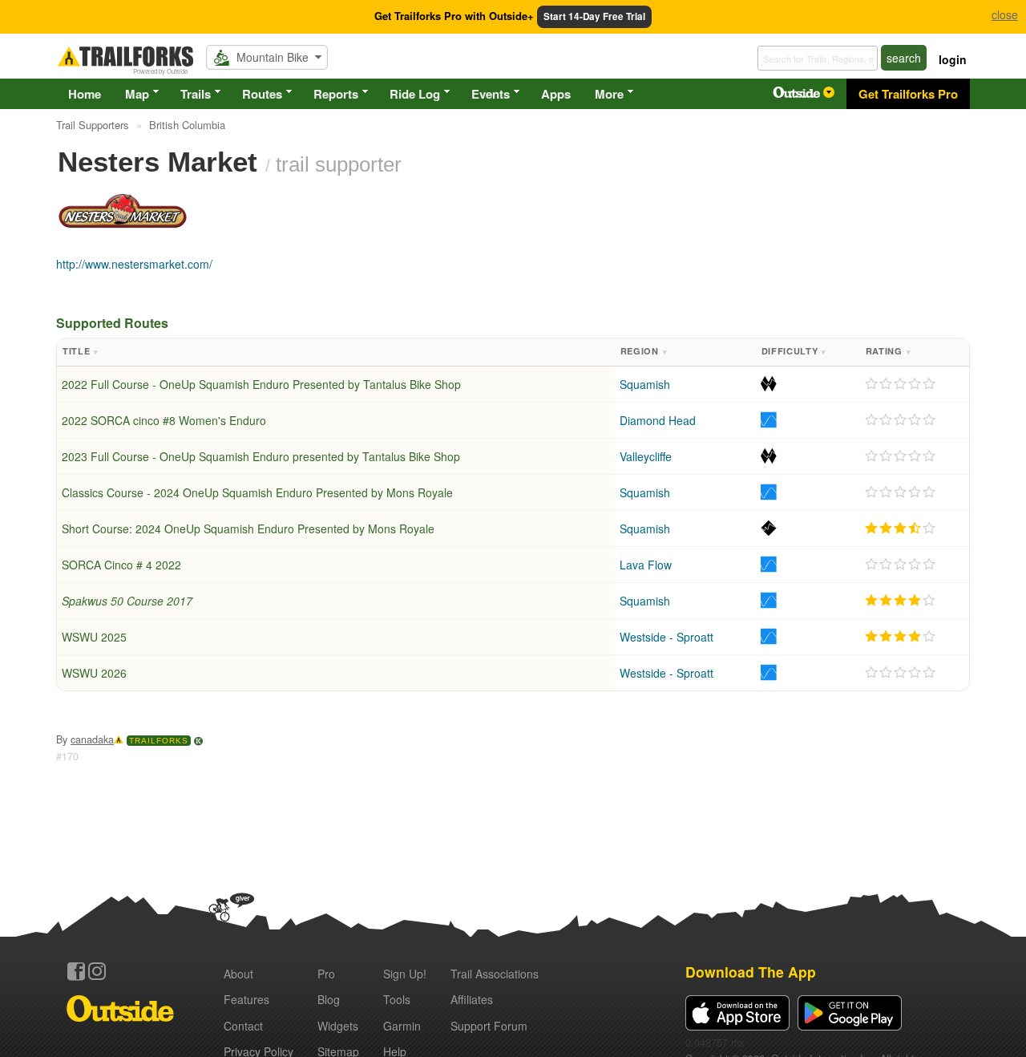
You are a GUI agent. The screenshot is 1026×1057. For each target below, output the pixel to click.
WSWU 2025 (94, 637)
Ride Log (415, 94)
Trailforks (158, 740)
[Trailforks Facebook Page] (76, 971)
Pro (326, 974)
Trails (195, 94)
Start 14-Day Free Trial (594, 16)
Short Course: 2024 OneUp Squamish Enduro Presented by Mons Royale (248, 528)
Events (490, 94)
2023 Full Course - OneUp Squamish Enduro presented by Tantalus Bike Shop (261, 456)
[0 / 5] (900, 384)
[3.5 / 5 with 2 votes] (900, 528)
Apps (556, 94)
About (238, 974)
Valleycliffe (646, 456)
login (953, 59)
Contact (243, 1026)
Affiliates (471, 999)
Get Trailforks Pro (908, 94)
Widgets (337, 1026)
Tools (396, 999)
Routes (262, 94)
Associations (494, 974)
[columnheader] (336, 352)
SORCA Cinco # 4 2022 (121, 565)
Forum (488, 1026)
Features (246, 999)
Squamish (645, 384)
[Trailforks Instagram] (97, 971)
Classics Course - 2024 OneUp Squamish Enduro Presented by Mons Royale (257, 492)
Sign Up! (404, 974)
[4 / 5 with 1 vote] (900, 600)
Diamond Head (658, 420)
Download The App (750, 972)
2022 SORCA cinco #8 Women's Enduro (164, 420)
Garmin (402, 1026)
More (609, 94)
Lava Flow (646, 565)
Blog (328, 999)
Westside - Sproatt (666, 637)
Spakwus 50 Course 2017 (127, 601)
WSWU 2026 (94, 673)
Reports (335, 94)
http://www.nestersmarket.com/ (134, 264)
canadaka (92, 739)
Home (84, 94)
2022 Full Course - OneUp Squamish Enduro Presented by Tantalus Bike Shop (261, 384)
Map (137, 94)
